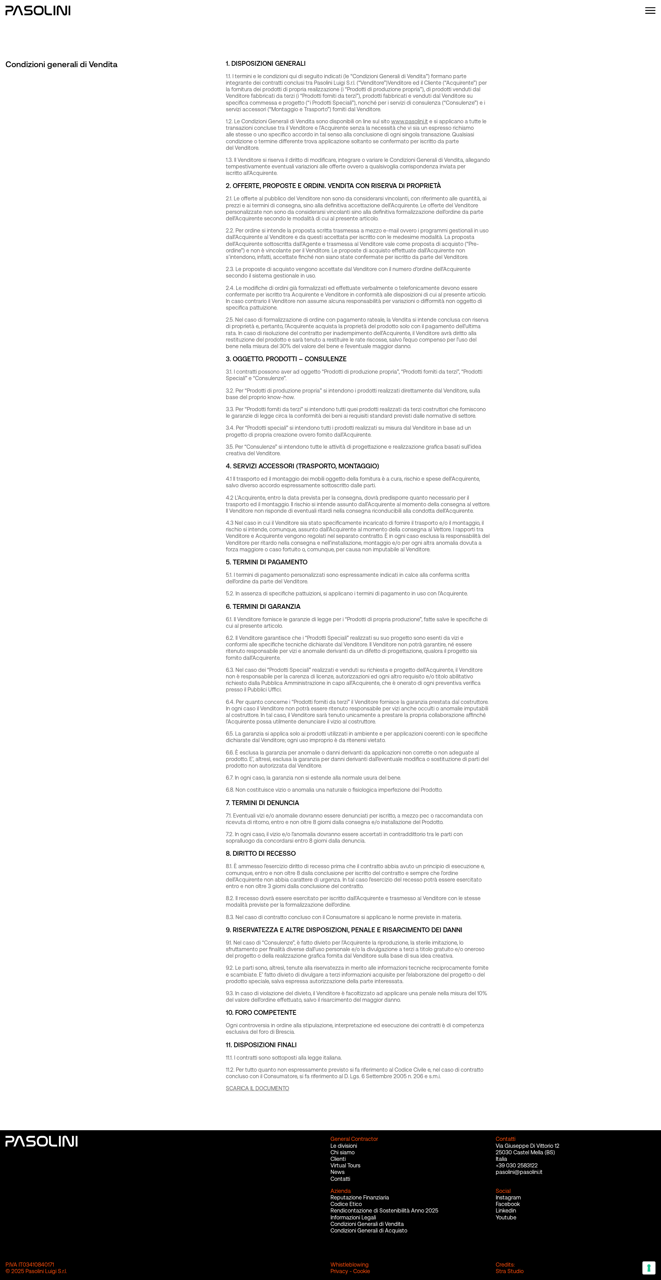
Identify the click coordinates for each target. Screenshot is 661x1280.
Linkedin (506, 1210)
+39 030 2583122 (517, 1165)
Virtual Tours (345, 1165)
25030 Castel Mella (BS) (525, 1152)
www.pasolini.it (409, 121)
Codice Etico (346, 1204)
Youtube (506, 1217)
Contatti (340, 1179)
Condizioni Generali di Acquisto (368, 1230)
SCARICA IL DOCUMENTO (257, 1088)
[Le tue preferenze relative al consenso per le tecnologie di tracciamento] (648, 1267)
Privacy (339, 1271)
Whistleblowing (349, 1264)
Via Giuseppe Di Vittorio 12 (527, 1146)
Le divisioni (343, 1146)
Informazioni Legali (353, 1217)
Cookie (361, 1271)
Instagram (508, 1197)
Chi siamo (342, 1152)
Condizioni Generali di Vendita (367, 1224)
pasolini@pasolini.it (519, 1172)
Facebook (508, 1204)
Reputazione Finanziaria (359, 1197)
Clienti (338, 1159)
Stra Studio (510, 1271)
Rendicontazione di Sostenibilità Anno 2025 (384, 1210)
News (337, 1172)
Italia (501, 1159)
